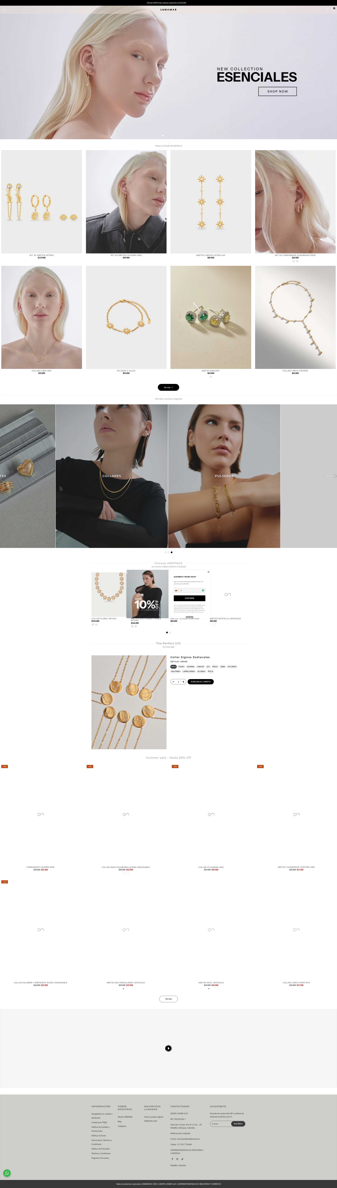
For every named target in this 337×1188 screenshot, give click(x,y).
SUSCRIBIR (189, 598)
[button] (176, 590)
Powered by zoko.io (189, 617)
